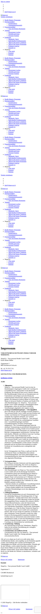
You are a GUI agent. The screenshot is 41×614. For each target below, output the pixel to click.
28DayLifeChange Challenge (17, 42)
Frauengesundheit (10, 27)
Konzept (11, 53)
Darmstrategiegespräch (15, 25)
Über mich (11, 51)
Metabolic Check (13, 39)
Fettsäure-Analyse (13, 46)
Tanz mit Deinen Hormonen (16, 29)
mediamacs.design (6, 378)
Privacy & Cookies (6, 559)
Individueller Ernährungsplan (17, 41)
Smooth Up (11, 48)
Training (7, 30)
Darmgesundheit (9, 22)
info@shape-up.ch (6, 370)
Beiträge (10, 55)
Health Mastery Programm (12, 20)
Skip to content (5, 1)
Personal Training (13, 35)
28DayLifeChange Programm (17, 44)
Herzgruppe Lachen (14, 32)
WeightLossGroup (13, 34)
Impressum (21, 559)
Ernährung (8, 37)
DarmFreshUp (12, 23)
